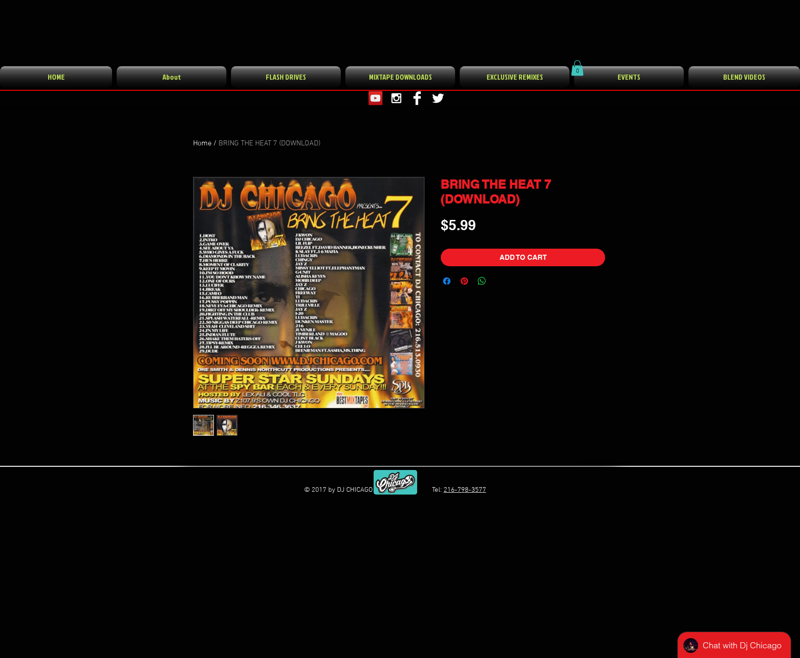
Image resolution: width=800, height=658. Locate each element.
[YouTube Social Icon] (375, 98)
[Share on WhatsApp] (482, 281)
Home (202, 143)
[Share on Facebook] (446, 281)
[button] (577, 67)
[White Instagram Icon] (396, 98)
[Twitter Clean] (438, 98)
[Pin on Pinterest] (464, 281)
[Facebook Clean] (417, 98)
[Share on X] (499, 281)
